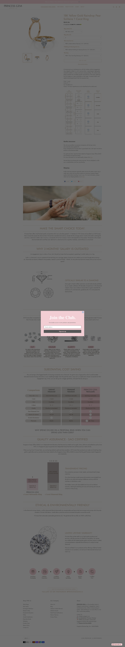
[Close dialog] (83, 312)
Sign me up (62, 331)
